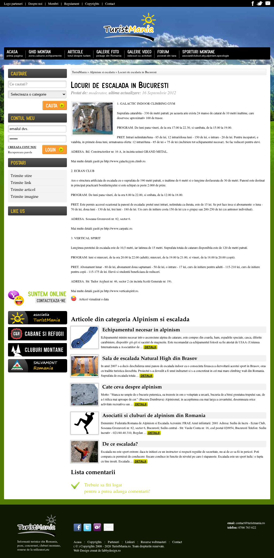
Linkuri (130, 542)
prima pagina (13, 55)
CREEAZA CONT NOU (22, 147)
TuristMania (79, 72)
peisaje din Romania (107, 55)
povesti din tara (165, 55)
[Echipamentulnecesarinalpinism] (183, 330)
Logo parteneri (13, 3)
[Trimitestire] (37, 175)
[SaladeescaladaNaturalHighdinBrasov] (183, 358)
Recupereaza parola (20, 152)
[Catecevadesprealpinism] (183, 387)
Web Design (81, 550)
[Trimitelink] (37, 182)
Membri (53, 3)
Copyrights (92, 3)
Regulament (71, 3)
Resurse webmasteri (153, 542)
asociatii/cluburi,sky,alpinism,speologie (204, 55)
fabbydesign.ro (111, 550)
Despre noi (35, 3)
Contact (110, 3)
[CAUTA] (55, 105)
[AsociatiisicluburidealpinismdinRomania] (183, 415)
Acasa (77, 542)
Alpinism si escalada (102, 72)
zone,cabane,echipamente (44, 55)
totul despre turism (77, 55)
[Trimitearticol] (37, 189)
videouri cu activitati (138, 55)
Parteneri (113, 542)
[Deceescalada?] (183, 444)
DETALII (150, 347)
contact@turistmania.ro (250, 523)
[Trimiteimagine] (37, 196)
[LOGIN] (54, 149)
